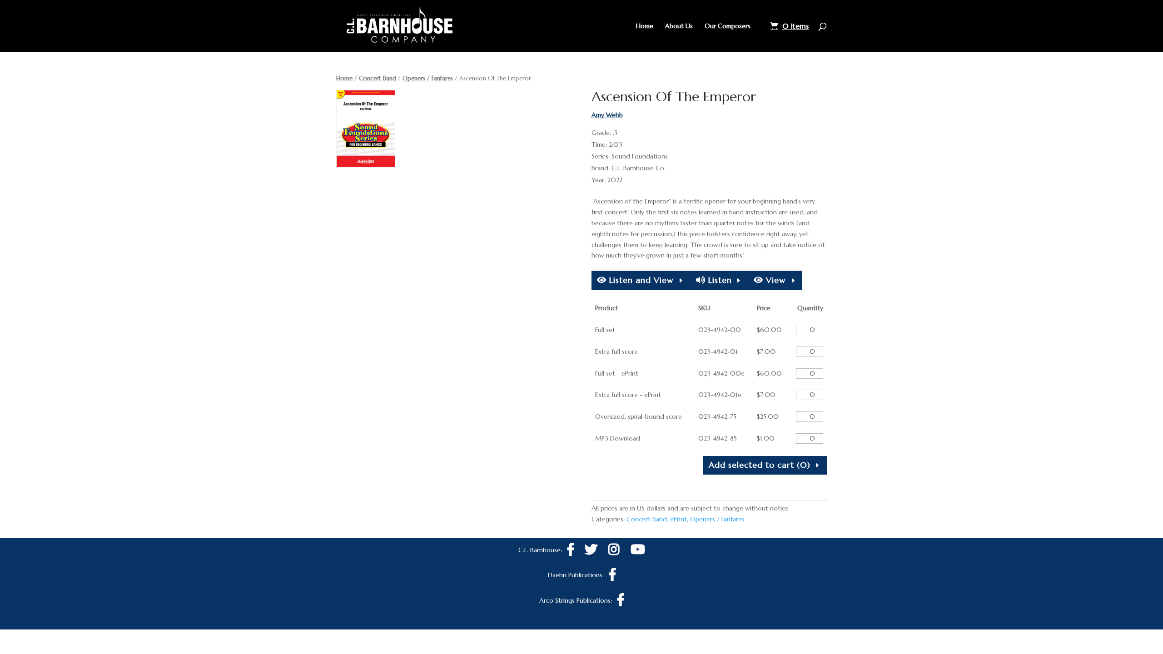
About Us (679, 26)
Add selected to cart (759, 465)
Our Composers (727, 26)
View (774, 280)
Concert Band (377, 78)
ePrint (678, 519)
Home (644, 26)
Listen (719, 280)
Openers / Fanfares (428, 78)
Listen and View (640, 280)
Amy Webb (607, 115)
